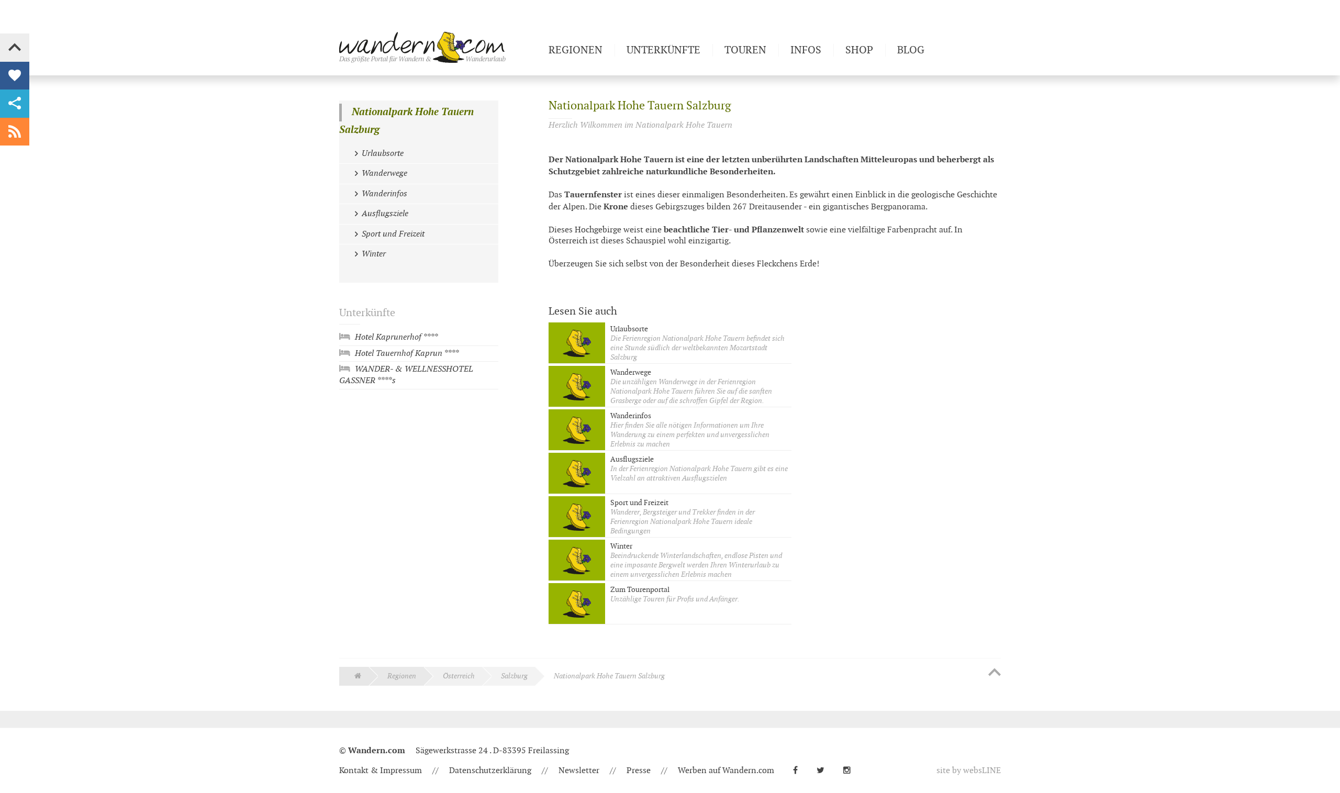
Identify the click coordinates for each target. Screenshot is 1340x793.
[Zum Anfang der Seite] (994, 673)
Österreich (459, 676)
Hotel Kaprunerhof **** (396, 337)
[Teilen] (14, 104)
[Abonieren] (14, 132)
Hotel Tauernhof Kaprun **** (407, 354)
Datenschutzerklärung (490, 771)
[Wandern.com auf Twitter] (825, 771)
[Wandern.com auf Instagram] (851, 771)
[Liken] (14, 76)
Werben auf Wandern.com (726, 771)
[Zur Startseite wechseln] (439, 47)
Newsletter (579, 771)
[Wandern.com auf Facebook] (799, 771)
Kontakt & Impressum (380, 771)
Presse (639, 771)
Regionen (401, 676)
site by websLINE (968, 771)
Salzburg (514, 676)
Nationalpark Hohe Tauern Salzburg (406, 121)
